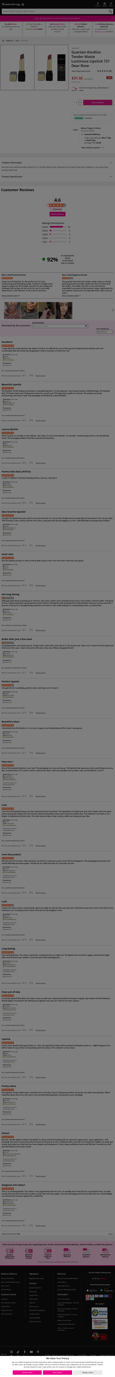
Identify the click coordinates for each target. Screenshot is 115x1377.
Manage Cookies (87, 1372)
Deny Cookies (57, 1372)
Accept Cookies (27, 1372)
